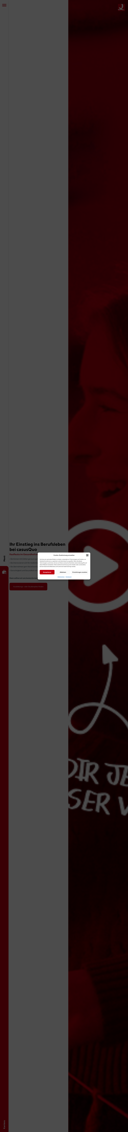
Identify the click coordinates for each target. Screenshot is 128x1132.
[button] (87, 555)
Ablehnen (63, 572)
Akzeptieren (47, 572)
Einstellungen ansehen (79, 572)
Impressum (69, 576)
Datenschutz (61, 576)
